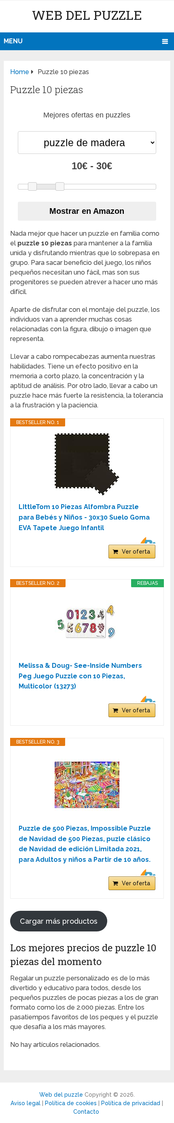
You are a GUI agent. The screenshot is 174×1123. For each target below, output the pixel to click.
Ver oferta (136, 551)
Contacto (86, 1111)
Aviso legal (25, 1103)
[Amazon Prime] (144, 540)
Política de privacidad (130, 1103)
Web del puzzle (87, 14)
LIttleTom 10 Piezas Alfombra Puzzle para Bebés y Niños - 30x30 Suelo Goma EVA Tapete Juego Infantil (84, 517)
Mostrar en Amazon (86, 211)
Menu (13, 41)
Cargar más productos (59, 921)
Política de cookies (71, 1103)
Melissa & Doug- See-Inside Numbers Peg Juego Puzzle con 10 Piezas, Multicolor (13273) (80, 676)
